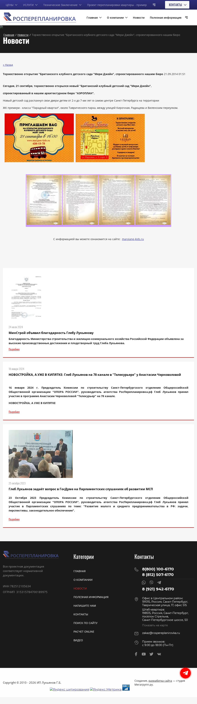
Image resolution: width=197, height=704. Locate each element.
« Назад (8, 65)
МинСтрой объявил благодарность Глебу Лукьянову (51, 333)
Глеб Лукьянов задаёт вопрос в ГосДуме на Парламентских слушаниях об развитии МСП (81, 489)
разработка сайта (160, 681)
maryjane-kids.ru (133, 239)
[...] (152, 4)
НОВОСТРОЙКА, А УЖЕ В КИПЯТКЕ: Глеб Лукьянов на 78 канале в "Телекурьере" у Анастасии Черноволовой (95, 375)
